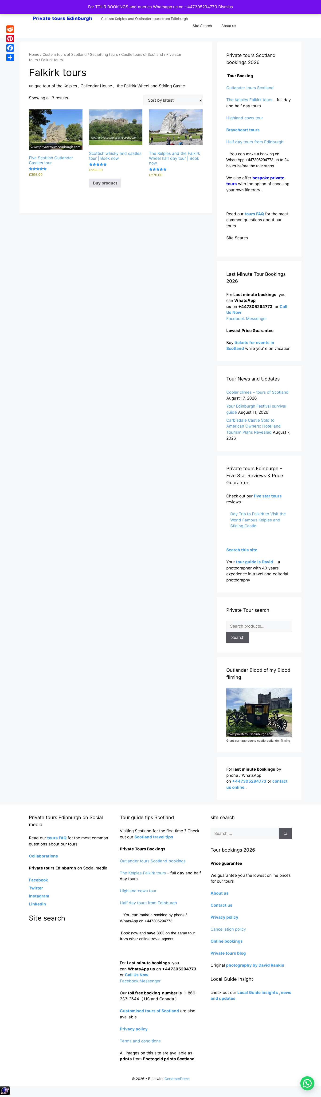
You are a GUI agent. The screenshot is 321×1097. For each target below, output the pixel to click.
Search (237, 637)
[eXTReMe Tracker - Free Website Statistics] (5, 1093)
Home (34, 54)
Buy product (105, 183)
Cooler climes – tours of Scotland (257, 392)
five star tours (268, 496)
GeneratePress (177, 1079)
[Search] (285, 833)
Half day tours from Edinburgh (254, 142)
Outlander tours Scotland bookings (153, 861)
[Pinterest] (10, 38)
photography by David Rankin (255, 965)
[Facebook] (10, 48)
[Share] (10, 57)
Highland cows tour (244, 118)
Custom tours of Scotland (65, 54)
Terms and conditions (140, 1041)
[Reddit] (10, 29)
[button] (307, 1083)
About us (228, 26)
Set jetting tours (104, 54)
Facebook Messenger (246, 318)
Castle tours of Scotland (142, 54)
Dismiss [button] (225, 6)
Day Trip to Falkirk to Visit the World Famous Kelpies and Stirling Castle (258, 520)
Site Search (202, 26)
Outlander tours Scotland (250, 87)
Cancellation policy (229, 929)
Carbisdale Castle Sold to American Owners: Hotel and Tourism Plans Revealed (253, 426)
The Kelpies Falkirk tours (249, 99)
